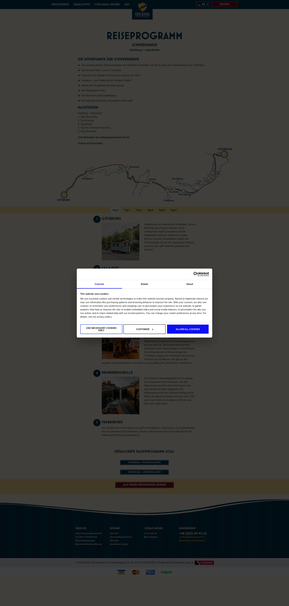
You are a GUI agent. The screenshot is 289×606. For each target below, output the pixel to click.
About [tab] (189, 284)
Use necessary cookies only (101, 329)
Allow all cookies (188, 329)
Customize (142, 329)
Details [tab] (144, 284)
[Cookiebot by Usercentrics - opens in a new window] (196, 274)
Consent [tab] (99, 284)
